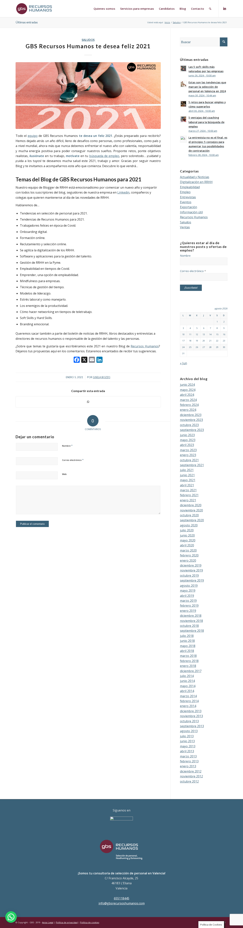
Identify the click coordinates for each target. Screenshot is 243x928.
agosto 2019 (189, 585)
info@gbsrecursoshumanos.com (122, 903)
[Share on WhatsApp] (88, 401)
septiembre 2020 (192, 520)
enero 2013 (188, 766)
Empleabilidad (190, 187)
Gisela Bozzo (101, 377)
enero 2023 (188, 455)
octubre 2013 (189, 721)
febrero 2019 (189, 605)
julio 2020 (187, 530)
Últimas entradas (27, 22)
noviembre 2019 (191, 570)
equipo (33, 136)
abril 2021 (187, 485)
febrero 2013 (189, 761)
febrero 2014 (189, 701)
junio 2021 (187, 475)
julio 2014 (187, 676)
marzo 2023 (188, 450)
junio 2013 (187, 741)
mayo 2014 (187, 686)
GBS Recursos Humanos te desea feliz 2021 (88, 46)
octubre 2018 (189, 626)
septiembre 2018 (192, 631)
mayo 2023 (187, 440)
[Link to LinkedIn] (224, 8)
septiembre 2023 (192, 430)
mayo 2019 (187, 590)
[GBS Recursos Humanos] (88, 95)
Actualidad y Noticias (194, 177)
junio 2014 (187, 681)
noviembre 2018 (191, 621)
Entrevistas (188, 197)
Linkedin (123, 192)
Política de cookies (89, 922)
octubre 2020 (189, 515)
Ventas (185, 227)
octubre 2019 (189, 575)
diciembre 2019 (190, 565)
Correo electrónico (73, 460)
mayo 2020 (187, 540)
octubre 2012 (189, 781)
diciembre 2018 (190, 616)
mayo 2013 (187, 746)
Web (64, 474)
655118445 (121, 898)
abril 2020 (187, 545)
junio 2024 (187, 385)
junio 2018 (187, 641)
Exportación (188, 207)
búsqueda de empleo (104, 156)
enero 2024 (188, 410)
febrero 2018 (189, 661)
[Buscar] (210, 8)
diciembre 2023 (190, 415)
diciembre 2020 (190, 505)
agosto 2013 (189, 731)
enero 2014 (188, 706)
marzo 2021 (188, 490)
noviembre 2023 (191, 420)
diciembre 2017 (190, 671)
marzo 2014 (188, 696)
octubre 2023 (189, 425)
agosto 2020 (189, 525)
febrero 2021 (189, 495)
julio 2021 (187, 470)
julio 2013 (187, 736)
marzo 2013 (188, 756)
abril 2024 (187, 395)
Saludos (88, 39)
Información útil (191, 212)
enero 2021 (188, 500)
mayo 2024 (187, 390)
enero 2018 (188, 666)
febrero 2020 (189, 555)
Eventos (185, 202)
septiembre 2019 (192, 580)
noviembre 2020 (191, 510)
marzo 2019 (188, 601)
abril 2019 (187, 596)
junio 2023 (187, 435)
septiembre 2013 (192, 726)
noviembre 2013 (191, 716)
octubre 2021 (189, 460)
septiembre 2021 (192, 465)
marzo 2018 (188, 656)
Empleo (185, 192)
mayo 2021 (187, 480)
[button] (11, 917)
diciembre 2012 (190, 771)
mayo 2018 (187, 646)
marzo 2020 (188, 550)
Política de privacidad (67, 922)
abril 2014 (187, 691)
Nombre (67, 445)
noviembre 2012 (191, 776)
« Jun (183, 363)
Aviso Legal (47, 922)
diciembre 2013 (190, 711)
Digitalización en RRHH (196, 182)
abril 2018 (187, 651)
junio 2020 (187, 535)
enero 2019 (188, 611)
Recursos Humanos (145, 346)
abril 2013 (187, 751)
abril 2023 (187, 445)
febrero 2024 (189, 405)
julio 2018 (187, 636)
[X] (84, 360)
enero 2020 (188, 560)
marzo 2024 (188, 400)
